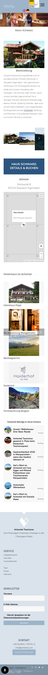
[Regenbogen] (16, 147)
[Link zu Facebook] (32, 667)
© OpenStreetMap (39, 261)
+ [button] (41, 253)
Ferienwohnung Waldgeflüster (19, 333)
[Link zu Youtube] (39, 667)
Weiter (39, 138)
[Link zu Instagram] (35, 667)
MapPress (26, 261)
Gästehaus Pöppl (12, 305)
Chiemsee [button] (28, 110)
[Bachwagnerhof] (24, 345)
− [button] (41, 256)
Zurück (8, 138)
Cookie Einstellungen (24, 652)
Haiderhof (9, 385)
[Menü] (41, 4)
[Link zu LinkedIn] (42, 667)
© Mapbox (32, 261)
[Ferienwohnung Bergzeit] (24, 398)
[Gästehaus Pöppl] (24, 292)
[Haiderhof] (24, 372)
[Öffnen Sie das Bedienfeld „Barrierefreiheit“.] (5, 670)
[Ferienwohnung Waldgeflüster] (24, 320)
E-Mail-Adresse (11, 604)
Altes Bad (7, 558)
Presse (6, 571)
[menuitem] (28, 671)
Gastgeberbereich (10, 555)
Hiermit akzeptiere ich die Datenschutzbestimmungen (17, 616)
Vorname (8, 593)
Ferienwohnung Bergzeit (16, 411)
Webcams (7, 574)
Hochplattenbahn (10, 561)
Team (6, 568)
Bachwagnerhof (12, 358)
